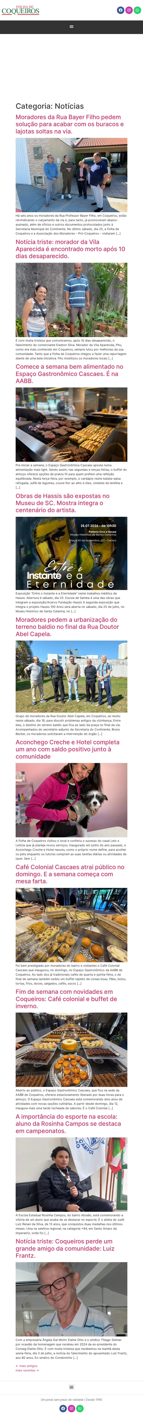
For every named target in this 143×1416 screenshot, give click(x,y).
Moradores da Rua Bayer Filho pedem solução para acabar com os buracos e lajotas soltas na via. (70, 124)
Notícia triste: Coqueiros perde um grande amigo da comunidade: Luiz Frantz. (65, 1248)
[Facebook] (120, 10)
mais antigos (26, 1366)
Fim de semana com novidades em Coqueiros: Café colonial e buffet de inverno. (66, 999)
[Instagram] (129, 10)
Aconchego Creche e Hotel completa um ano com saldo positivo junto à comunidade (68, 749)
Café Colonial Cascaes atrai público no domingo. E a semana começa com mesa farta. (70, 874)
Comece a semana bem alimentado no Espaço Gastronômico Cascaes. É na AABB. (69, 373)
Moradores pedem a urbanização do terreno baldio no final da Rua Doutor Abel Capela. (67, 627)
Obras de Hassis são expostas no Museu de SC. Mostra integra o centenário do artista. (62, 503)
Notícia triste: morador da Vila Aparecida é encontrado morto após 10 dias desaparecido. (70, 249)
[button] (72, 26)
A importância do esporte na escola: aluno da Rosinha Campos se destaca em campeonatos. (68, 1123)
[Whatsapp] (137, 10)
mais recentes (27, 1370)
